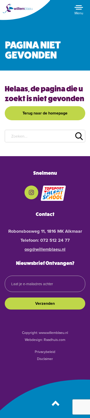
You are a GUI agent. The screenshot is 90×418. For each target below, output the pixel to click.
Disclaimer (45, 359)
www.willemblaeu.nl (53, 332)
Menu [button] (78, 13)
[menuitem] (31, 193)
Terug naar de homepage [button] (45, 113)
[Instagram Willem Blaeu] (31, 192)
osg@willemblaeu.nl (45, 249)
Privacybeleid (45, 351)
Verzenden (45, 303)
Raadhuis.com (54, 339)
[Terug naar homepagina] (19, 8)
